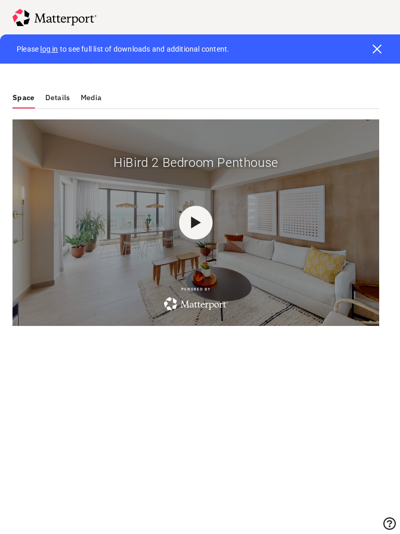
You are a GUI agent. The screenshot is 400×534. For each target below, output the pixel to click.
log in (49, 49)
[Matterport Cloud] (54, 17)
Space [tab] (23, 97)
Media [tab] (91, 97)
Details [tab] (57, 97)
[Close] (377, 49)
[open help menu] (389, 523)
